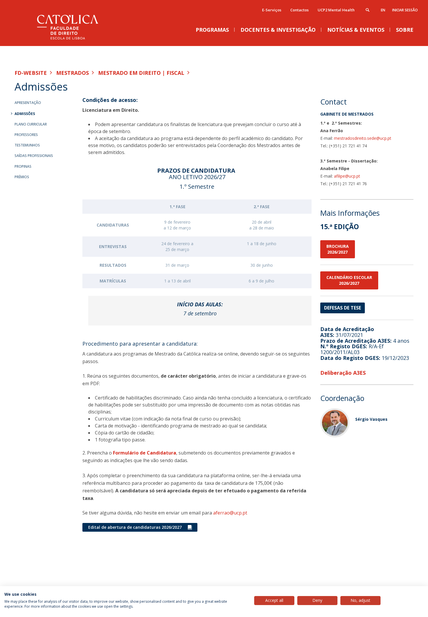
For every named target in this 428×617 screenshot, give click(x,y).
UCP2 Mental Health (336, 10)
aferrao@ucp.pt (230, 513)
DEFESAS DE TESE (342, 308)
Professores (26, 134)
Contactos (299, 10)
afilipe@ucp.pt (347, 176)
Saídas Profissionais (34, 155)
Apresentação (28, 102)
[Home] (73, 40)
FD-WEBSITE (31, 72)
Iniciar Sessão (405, 10)
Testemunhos (27, 145)
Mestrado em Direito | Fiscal (141, 72)
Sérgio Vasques (371, 419)
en (383, 10)
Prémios (22, 176)
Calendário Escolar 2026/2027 (349, 280)
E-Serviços (271, 10)
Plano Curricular (31, 124)
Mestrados (72, 72)
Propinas (23, 166)
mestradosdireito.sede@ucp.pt (362, 138)
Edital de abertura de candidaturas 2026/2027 (135, 527)
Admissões (25, 113)
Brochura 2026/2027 (337, 249)
